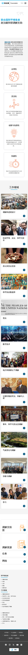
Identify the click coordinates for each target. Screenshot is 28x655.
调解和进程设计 (6, 594)
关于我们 (6, 632)
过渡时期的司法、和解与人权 (9, 621)
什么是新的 (13, 632)
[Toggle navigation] (25, 3)
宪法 (3, 602)
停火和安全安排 (6, 598)
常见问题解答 (14, 635)
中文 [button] (22, 3)
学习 (3, 623)
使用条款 (17, 638)
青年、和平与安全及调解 (8, 617)
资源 (3, 581)
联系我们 (21, 632)
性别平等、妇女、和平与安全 (9, 596)
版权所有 (6, 635)
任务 (3, 583)
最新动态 (4, 587)
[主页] (14, 3)
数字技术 (4, 604)
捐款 (15, 649)
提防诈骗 (22, 635)
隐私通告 (11, 638)
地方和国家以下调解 (7, 606)
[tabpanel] (14, 21)
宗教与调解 (5, 615)
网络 (3, 585)
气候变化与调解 (6, 619)
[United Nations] (5, 3)
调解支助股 (7, 42)
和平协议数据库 (6, 600)
